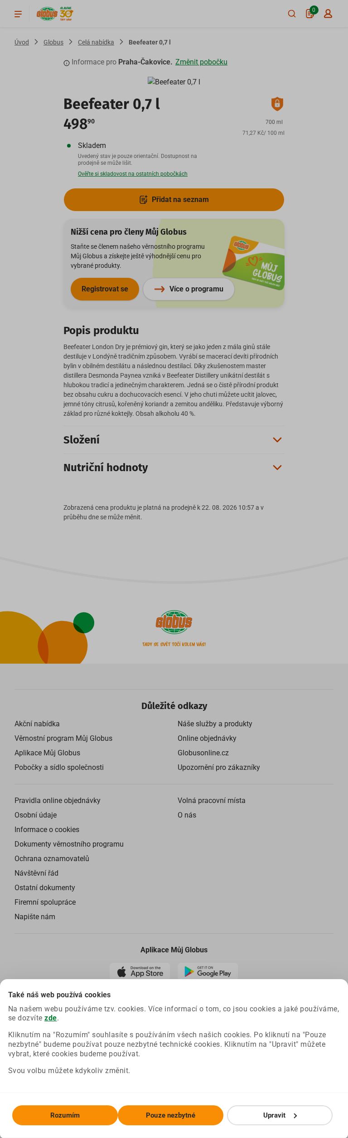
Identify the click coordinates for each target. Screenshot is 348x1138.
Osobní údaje (35, 815)
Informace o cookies (46, 829)
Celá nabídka (96, 42)
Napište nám (34, 916)
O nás (187, 815)
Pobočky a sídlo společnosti (59, 767)
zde (50, 1018)
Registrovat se (105, 289)
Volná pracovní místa (212, 800)
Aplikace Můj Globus (47, 753)
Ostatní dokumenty (44, 887)
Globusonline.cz (203, 753)
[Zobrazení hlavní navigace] (18, 13)
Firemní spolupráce (45, 902)
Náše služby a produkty (215, 723)
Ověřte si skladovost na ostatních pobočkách (133, 174)
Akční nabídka (37, 723)
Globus (53, 42)
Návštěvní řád (36, 873)
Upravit (274, 1115)
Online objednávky (207, 738)
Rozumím (65, 1115)
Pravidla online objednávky (57, 800)
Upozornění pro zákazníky (219, 767)
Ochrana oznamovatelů (51, 858)
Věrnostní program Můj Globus (63, 738)
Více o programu (196, 289)
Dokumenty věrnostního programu (69, 844)
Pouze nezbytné (170, 1115)
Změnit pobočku (201, 62)
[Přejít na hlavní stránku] (47, 14)
